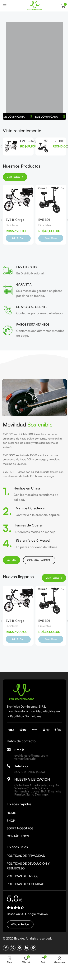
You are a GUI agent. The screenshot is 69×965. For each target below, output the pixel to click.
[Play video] (34, 397)
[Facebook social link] (6, 948)
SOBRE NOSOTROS (20, 828)
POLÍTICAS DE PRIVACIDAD (26, 856)
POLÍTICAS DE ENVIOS (22, 876)
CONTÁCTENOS (18, 836)
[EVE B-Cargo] (11, 146)
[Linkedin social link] (26, 948)
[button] (18, 238)
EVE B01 (58, 141)
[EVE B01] (43, 146)
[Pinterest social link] (19, 948)
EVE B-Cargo (29, 141)
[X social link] (13, 948)
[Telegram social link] (33, 948)
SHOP (11, 821)
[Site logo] (34, 5)
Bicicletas (12, 225)
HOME (11, 813)
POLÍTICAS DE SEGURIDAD (25, 884)
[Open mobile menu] (5, 6)
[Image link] (21, 691)
